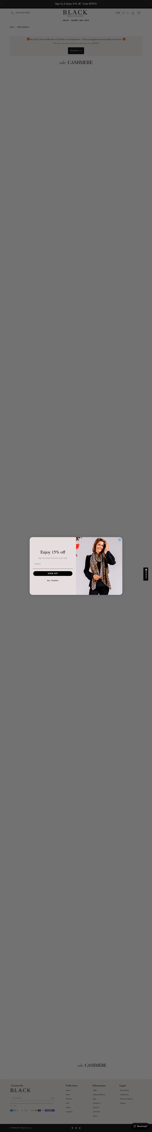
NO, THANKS (53, 580)
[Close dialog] (119, 539)
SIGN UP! (53, 573)
